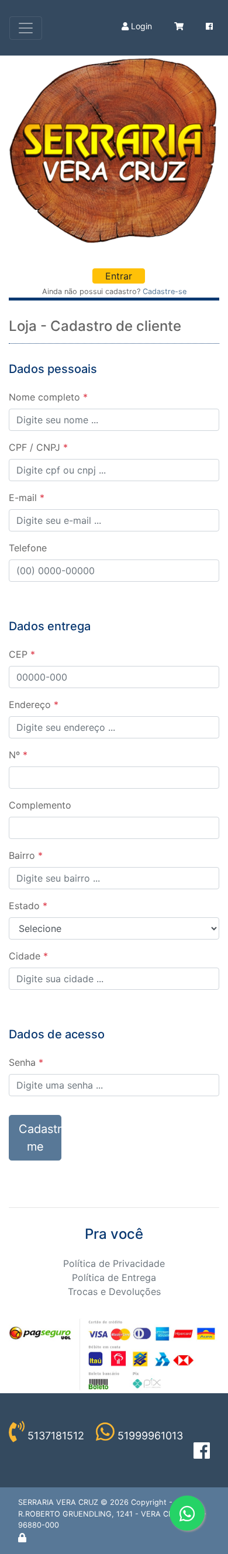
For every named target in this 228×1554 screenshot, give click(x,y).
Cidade (28, 956)
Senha (26, 1062)
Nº (18, 755)
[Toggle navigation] (25, 28)
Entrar (118, 276)
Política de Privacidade (114, 1263)
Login (140, 26)
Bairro (26, 855)
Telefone (28, 548)
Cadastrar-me (40, 1138)
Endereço (33, 704)
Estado (28, 905)
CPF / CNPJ (38, 447)
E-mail (26, 497)
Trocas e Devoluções (114, 1291)
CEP (22, 654)
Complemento (40, 805)
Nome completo (48, 397)
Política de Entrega (114, 1277)
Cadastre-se (164, 291)
